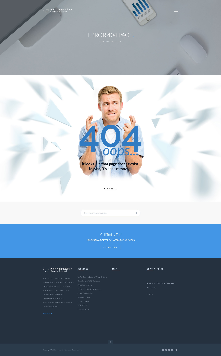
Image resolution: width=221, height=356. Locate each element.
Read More (46, 313)
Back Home (110, 189)
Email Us (150, 294)
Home (102, 41)
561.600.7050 (110, 247)
